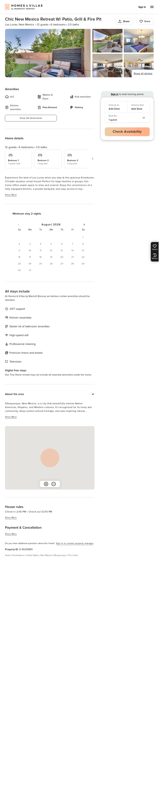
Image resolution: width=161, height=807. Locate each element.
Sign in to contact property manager (75, 543)
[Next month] (84, 225)
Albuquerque (60, 555)
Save (147, 21)
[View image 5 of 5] (139, 65)
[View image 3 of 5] (139, 40)
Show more (11, 195)
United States (32, 555)
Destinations (18, 555)
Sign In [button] (142, 7)
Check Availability (127, 132)
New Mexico (46, 555)
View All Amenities (31, 118)
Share (126, 21)
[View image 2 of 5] (107, 40)
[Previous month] (18, 225)
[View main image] (48, 53)
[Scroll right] (92, 159)
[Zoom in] (46, 483)
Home (8, 555)
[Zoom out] (53, 483)
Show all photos (143, 73)
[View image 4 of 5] (107, 65)
